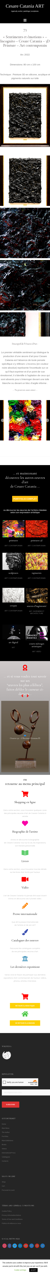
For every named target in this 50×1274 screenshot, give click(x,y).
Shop (4, 1182)
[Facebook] (9, 1246)
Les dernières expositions (25, 967)
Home (4, 1124)
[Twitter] (14, 1246)
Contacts (5, 1161)
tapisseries (36, 573)
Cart (3, 1186)
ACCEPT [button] (33, 1270)
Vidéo (25, 887)
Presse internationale (25, 914)
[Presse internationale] (25, 906)
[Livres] (25, 853)
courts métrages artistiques (36, 645)
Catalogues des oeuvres (25, 940)
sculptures (13, 573)
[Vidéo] (25, 879)
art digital (13, 642)
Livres (25, 861)
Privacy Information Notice (11, 1215)
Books (4, 1144)
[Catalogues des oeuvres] (25, 932)
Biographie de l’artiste (25, 831)
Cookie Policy (7, 1211)
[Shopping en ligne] (25, 794)
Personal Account (8, 1190)
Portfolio (5, 1136)
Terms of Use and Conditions (12, 1219)
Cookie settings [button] (20, 1270)
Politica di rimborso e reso (11, 1223)
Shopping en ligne (25, 802)
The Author (6, 1132)
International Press (9, 1153)
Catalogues (6, 1157)
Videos (4, 1149)
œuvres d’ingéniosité (36, 606)
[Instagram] (4, 1246)
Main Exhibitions (7, 1140)
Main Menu (5, 1128)
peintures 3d (36, 540)
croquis (13, 605)
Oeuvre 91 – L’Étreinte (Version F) (25, 738)
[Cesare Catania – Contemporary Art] (25, 9)
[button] (2, 420)
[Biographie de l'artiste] (25, 823)
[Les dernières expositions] (25, 959)
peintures (13, 540)
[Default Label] (20, 1246)
